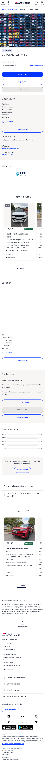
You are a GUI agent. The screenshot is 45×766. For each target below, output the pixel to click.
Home (4, 9)
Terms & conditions (9, 660)
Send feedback (10, 709)
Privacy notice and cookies (12, 657)
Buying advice (13, 684)
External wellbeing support (12, 665)
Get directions (22, 130)
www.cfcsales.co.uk (10, 149)
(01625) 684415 (7, 155)
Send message (22, 417)
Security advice (8, 644)
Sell (8, 4)
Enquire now (22, 82)
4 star (4, 438)
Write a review (22, 470)
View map (9, 122)
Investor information (9, 654)
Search (42, 4)
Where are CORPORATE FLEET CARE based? (23, 495)
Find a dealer (13, 9)
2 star (4, 445)
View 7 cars (22, 74)
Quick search (13, 690)
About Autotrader (9, 649)
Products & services (16, 678)
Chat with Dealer (22, 89)
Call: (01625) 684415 (22, 402)
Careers (6, 652)
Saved (37, 4)
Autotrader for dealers (17, 696)
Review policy (8, 662)
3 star (4, 441)
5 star (4, 434)
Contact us (6, 646)
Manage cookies (8, 670)
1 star (4, 448)
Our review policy (36, 66)
